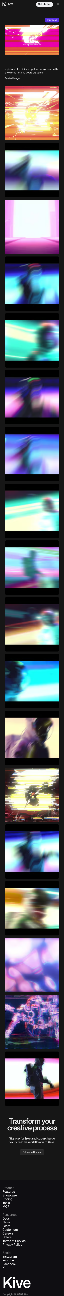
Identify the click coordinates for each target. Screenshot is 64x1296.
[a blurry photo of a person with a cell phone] (32, 170)
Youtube (8, 1260)
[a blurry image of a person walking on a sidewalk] (32, 681)
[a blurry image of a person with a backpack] (32, 1079)
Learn (6, 1226)
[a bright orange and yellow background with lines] (32, 113)
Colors (6, 1237)
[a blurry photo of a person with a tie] (32, 397)
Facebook (9, 1264)
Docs (6, 1218)
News (6, 1222)
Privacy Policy (12, 1245)
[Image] (32, 227)
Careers (8, 1233)
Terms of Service (14, 1241)
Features (8, 1191)
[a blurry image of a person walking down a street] (32, 511)
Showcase (9, 1195)
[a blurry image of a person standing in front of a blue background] (32, 283)
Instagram (9, 1256)
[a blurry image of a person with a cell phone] (32, 738)
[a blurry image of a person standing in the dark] (32, 624)
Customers (10, 1230)
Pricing (7, 1199)
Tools (6, 1203)
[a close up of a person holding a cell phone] (32, 795)
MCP (5, 1206)
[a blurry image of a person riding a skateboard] (32, 908)
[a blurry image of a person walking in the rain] (32, 851)
